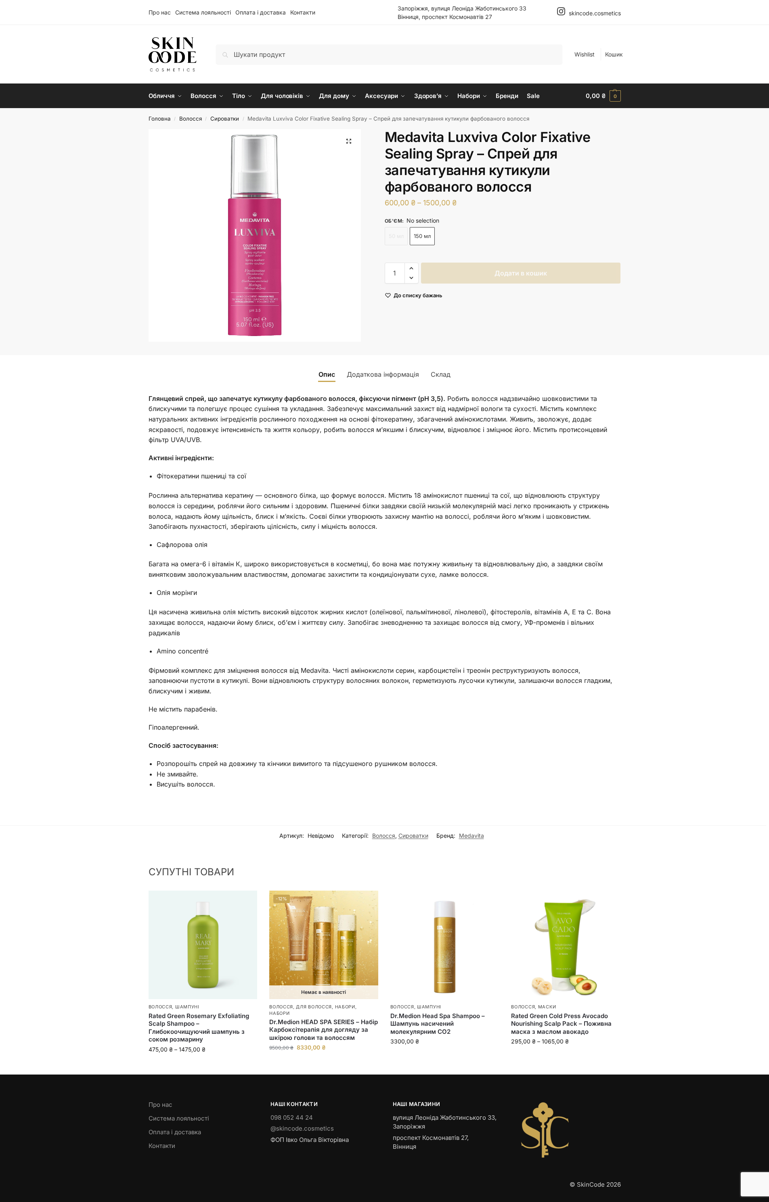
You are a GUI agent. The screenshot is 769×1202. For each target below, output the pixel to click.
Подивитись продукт (324, 1064)
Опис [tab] (326, 374)
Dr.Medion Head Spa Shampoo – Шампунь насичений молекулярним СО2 (437, 1023)
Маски (547, 1007)
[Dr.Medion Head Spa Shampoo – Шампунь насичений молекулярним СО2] (444, 945)
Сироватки (224, 118)
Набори (345, 1007)
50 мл (396, 236)
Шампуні (187, 1007)
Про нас (160, 12)
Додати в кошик (521, 273)
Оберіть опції (203, 1066)
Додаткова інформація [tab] (383, 374)
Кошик (614, 54)
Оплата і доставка (260, 12)
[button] (603, 96)
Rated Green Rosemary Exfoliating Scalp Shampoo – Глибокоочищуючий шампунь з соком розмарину (199, 1027)
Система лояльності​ (203, 12)
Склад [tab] (441, 374)
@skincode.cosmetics (302, 1128)
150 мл (422, 236)
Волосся (190, 118)
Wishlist (584, 54)
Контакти (302, 12)
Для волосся (314, 1007)
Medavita (471, 835)
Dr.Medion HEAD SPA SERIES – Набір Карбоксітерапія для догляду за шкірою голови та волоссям (323, 1029)
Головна (160, 118)
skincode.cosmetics (594, 13)
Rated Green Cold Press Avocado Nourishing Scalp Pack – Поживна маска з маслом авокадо (561, 1023)
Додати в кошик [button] (444, 1058)
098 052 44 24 (291, 1117)
